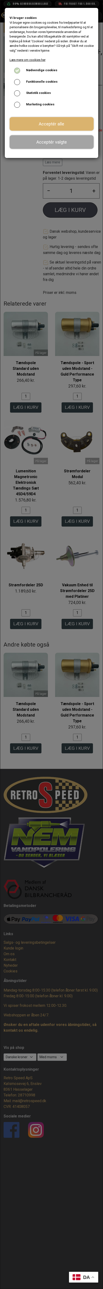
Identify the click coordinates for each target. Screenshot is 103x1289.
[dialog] (51, 644)
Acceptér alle (51, 123)
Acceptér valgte (51, 142)
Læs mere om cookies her (28, 60)
